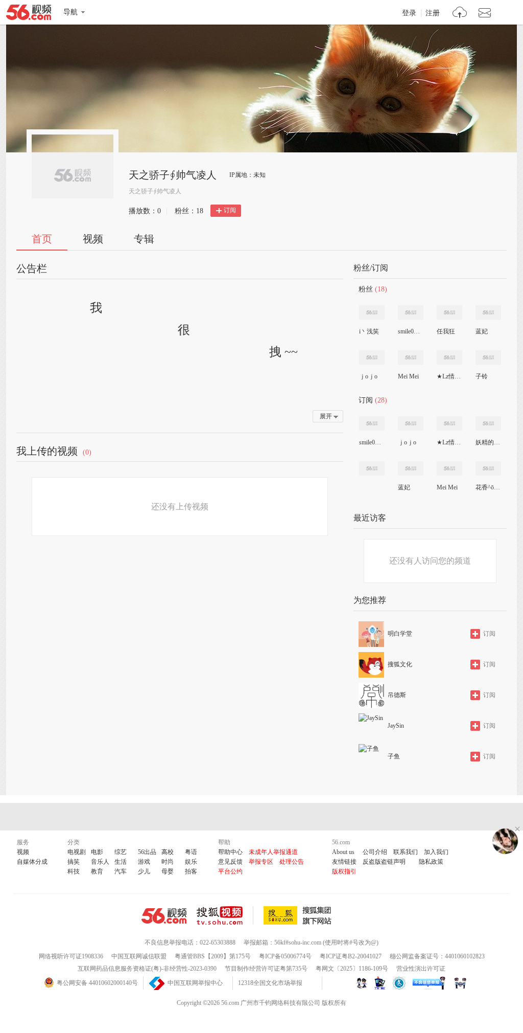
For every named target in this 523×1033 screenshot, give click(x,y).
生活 (120, 861)
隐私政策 (431, 861)
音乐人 (100, 861)
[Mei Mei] (410, 357)
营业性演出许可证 (420, 968)
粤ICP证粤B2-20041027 (351, 956)
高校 (167, 852)
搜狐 (299, 915)
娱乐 (191, 861)
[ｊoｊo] (372, 357)
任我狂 (446, 331)
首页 (42, 238)
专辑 (144, 238)
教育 (97, 871)
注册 (432, 13)
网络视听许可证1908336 (71, 956)
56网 (163, 916)
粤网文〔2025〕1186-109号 (352, 968)
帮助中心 (230, 852)
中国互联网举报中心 (195, 982)
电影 (97, 852)
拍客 (191, 871)
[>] (460, 13)
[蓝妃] (488, 312)
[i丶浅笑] (372, 312)
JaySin (396, 725)
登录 (409, 13)
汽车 (120, 871)
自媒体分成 (32, 861)
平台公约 (230, 871)
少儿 (144, 871)
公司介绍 (375, 852)
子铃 (482, 376)
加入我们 (436, 852)
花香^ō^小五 (488, 487)
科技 (73, 871)
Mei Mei (408, 376)
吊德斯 (397, 695)
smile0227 (410, 331)
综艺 (120, 852)
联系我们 (405, 852)
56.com (28, 14)
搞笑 (73, 861)
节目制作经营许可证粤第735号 (266, 968)
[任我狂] (449, 312)
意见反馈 (230, 861)
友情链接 (344, 861)
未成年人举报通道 (273, 852)
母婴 (167, 871)
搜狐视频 (225, 915)
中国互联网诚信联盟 (139, 956)
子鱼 (394, 756)
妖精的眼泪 (488, 442)
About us (343, 852)
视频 (93, 238)
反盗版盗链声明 (384, 861)
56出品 (147, 852)
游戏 (144, 861)
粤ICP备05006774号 (285, 956)
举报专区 (261, 861)
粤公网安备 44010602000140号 (97, 982)
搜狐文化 (400, 664)
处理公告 (291, 861)
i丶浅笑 (369, 331)
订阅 (230, 210)
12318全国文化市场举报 (270, 982)
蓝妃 (482, 331)
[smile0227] (410, 312)
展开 (326, 416)
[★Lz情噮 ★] (449, 357)
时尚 (167, 861)
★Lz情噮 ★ (449, 376)
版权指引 (344, 871)
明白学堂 (400, 633)
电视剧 (76, 852)
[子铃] (488, 357)
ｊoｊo (368, 376)
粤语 (191, 852)
